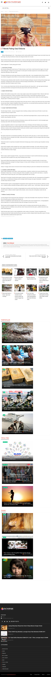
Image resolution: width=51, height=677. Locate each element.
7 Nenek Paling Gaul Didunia (13, 11)
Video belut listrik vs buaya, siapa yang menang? (6, 295)
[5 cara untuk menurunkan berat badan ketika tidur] (13, 258)
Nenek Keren (10, 238)
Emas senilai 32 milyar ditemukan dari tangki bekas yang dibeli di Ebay (7, 280)
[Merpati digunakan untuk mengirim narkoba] (19, 272)
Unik (6, 11)
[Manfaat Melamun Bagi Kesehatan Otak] (31, 272)
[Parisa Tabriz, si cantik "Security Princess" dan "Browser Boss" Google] (17, 569)
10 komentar (19, 51)
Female (4, 653)
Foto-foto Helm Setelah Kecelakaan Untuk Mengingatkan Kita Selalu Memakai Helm (31, 296)
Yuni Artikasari (10, 243)
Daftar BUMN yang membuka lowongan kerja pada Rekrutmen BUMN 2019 (16, 458)
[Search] (49, 8)
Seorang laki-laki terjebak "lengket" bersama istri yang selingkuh (17, 363)
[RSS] (48, 2)
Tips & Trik (5, 438)
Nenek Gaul (5, 238)
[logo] (7, 608)
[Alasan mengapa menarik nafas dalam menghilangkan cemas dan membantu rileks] (17, 496)
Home (2, 11)
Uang (3, 651)
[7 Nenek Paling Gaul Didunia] (25, 30)
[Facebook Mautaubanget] (42, 2)
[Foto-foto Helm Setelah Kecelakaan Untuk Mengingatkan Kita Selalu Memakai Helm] (31, 287)
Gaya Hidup (5, 657)
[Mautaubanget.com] (12, 2)
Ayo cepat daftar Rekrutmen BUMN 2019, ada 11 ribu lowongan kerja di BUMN (17, 481)
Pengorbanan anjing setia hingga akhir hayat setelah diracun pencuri (43, 280)
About (43, 674)
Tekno (3, 510)
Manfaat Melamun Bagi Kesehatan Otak (31, 278)
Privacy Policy (37, 674)
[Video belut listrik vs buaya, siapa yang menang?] (38, 258)
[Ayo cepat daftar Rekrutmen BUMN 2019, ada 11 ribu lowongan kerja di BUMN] (17, 473)
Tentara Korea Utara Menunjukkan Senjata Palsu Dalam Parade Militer (44, 296)
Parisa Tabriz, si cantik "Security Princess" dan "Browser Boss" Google (17, 576)
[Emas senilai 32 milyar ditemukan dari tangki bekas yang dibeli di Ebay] (7, 272)
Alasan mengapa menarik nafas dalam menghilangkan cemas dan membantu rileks (17, 503)
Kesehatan (5, 648)
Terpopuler (5, 320)
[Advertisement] (25, 227)
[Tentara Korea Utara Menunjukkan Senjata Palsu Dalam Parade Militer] (44, 287)
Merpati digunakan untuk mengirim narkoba (19, 279)
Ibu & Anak (5, 655)
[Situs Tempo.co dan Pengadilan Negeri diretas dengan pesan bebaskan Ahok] (17, 546)
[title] (45, 2)
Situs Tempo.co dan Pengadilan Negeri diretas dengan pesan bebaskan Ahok (17, 553)
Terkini (4, 666)
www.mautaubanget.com (11, 674)
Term (31, 674)
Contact (48, 674)
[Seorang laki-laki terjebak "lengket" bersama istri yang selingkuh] (17, 355)
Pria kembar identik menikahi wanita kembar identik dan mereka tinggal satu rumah (19, 296)
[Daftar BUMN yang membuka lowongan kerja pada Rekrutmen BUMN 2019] (17, 451)
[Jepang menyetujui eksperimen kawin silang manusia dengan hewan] (17, 523)
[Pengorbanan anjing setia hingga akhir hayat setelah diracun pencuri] (44, 272)
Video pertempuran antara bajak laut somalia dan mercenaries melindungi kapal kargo (16, 431)
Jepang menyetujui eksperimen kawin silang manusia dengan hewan (17, 530)
